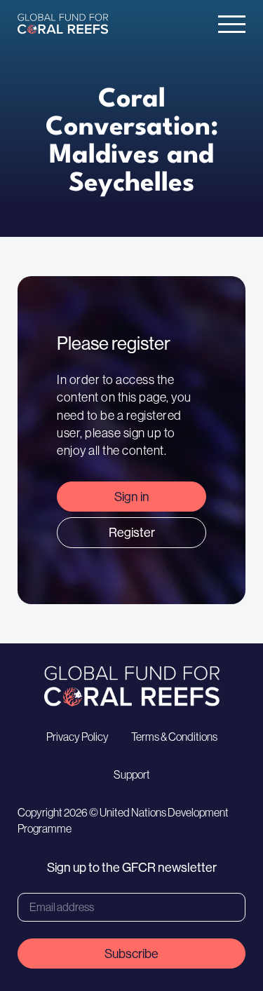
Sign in (131, 496)
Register (132, 532)
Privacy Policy (77, 737)
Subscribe (131, 953)
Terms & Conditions (174, 737)
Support (132, 774)
